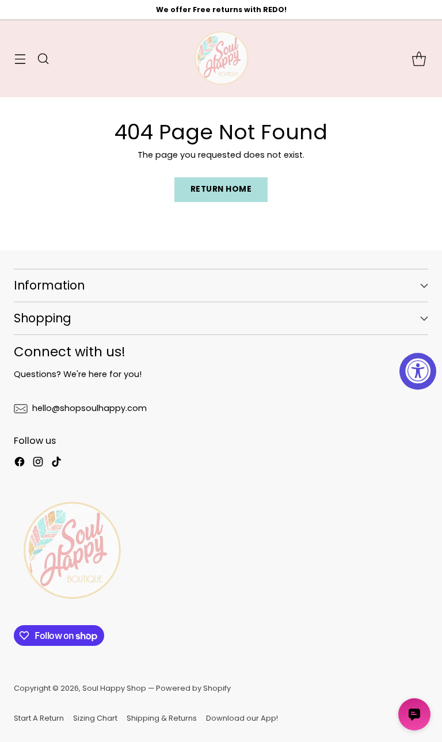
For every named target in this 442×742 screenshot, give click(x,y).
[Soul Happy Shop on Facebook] (19, 464)
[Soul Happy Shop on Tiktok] (56, 464)
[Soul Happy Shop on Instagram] (38, 464)
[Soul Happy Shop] (221, 58)
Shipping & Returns (162, 718)
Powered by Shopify (193, 688)
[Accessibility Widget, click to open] (417, 371)
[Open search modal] (43, 59)
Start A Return (39, 718)
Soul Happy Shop (114, 688)
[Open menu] (20, 59)
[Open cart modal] (418, 59)
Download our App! (242, 718)
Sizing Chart (95, 718)
